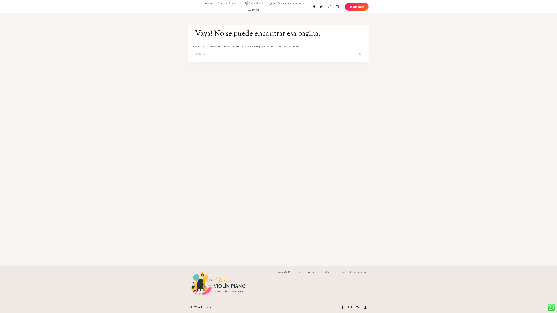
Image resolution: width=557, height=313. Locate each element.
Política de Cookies (319, 272)
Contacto (253, 10)
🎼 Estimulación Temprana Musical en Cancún (273, 3)
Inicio (208, 3)
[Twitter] (329, 6)
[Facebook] (314, 6)
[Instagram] (337, 6)
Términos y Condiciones (351, 272)
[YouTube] (322, 6)
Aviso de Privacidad (289, 272)
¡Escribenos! (357, 6)
